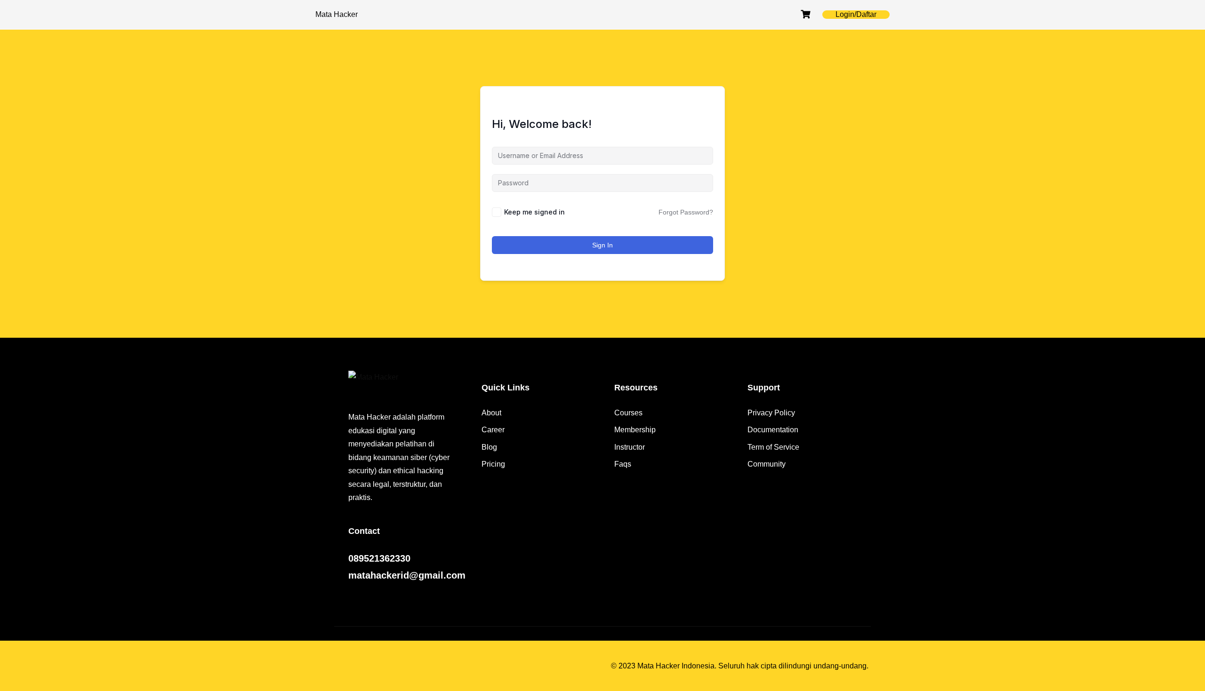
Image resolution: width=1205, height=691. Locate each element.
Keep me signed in (534, 212)
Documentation (772, 430)
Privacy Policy (771, 413)
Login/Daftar (855, 14)
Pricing (493, 464)
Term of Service (773, 447)
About (491, 413)
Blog (489, 447)
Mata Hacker (336, 14)
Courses (628, 413)
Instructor (629, 447)
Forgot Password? (686, 212)
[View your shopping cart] (807, 14)
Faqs (622, 464)
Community (766, 464)
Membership (635, 430)
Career (493, 430)
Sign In (602, 245)
